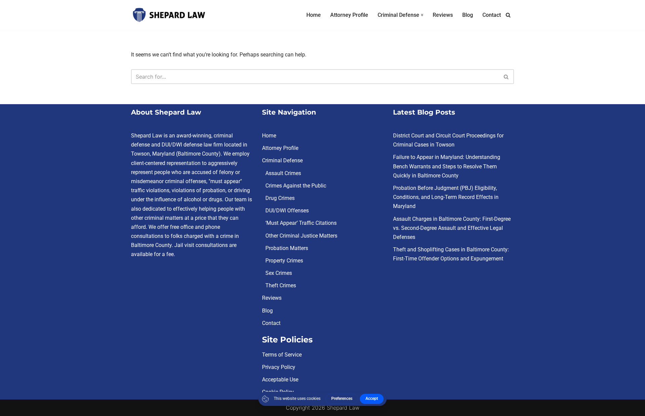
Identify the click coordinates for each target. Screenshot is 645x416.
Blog (467, 15)
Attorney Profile (349, 15)
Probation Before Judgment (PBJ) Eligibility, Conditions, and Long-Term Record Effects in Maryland (446, 197)
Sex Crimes (278, 273)
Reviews (443, 15)
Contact (491, 15)
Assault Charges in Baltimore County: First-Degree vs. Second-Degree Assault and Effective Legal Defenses (452, 228)
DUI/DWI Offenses (287, 210)
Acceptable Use (280, 379)
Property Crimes (284, 260)
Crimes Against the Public (295, 185)
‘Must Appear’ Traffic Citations (301, 223)
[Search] (508, 14)
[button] (422, 15)
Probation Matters (286, 248)
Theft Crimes (280, 285)
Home (313, 15)
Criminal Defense (282, 161)
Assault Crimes (283, 173)
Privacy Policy (278, 367)
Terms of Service (282, 354)
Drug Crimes (280, 198)
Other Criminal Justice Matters (301, 236)
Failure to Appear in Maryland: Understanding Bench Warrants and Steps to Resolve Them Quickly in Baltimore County (446, 166)
